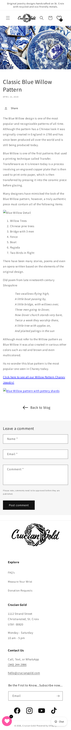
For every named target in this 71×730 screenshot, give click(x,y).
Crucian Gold (29, 725)
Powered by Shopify (46, 725)
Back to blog (40, 407)
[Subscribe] (58, 696)
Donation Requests (20, 590)
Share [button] (14, 108)
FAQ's (11, 572)
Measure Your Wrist (20, 581)
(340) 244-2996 (17, 664)
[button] (8, 18)
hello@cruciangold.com (24, 673)
